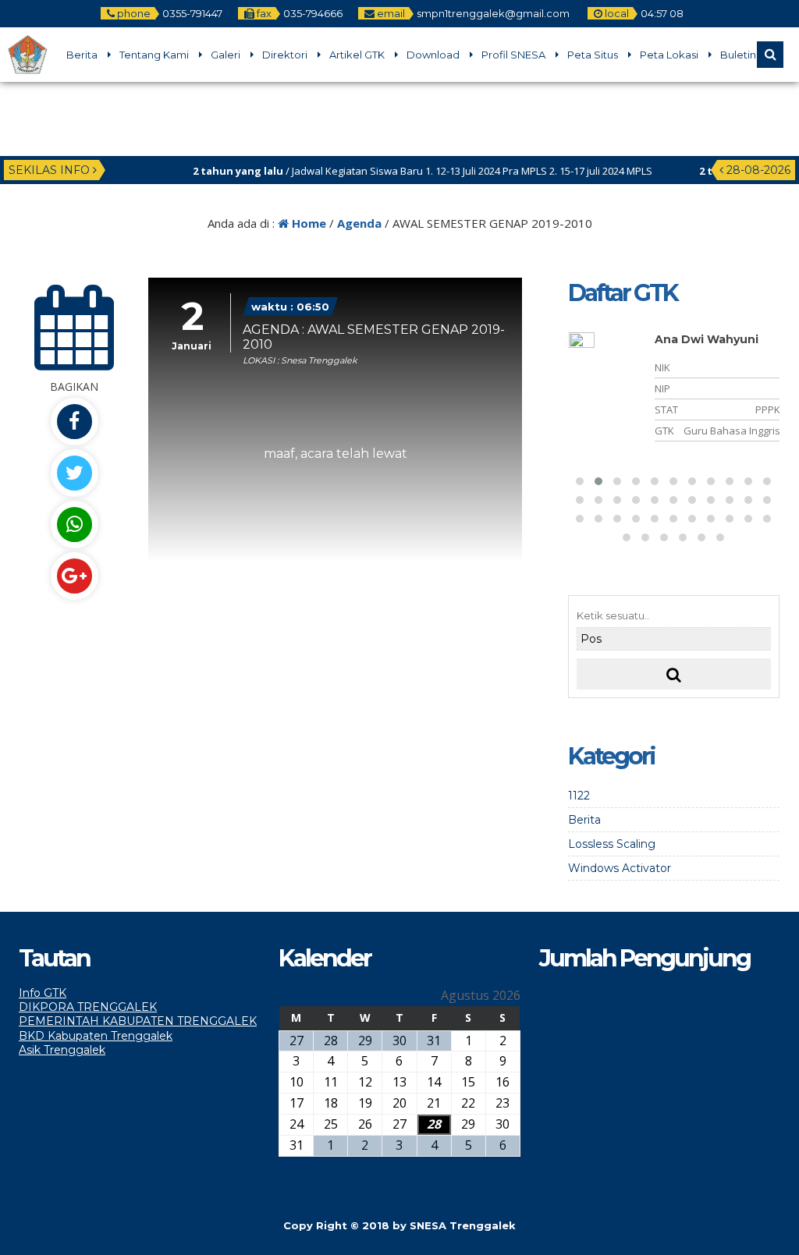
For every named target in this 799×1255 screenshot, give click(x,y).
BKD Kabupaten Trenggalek (95, 1036)
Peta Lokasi (669, 54)
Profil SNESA (513, 54)
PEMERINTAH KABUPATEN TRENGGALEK (138, 1021)
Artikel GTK (357, 54)
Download (433, 54)
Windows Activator (619, 868)
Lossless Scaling (611, 844)
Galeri (225, 54)
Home (307, 223)
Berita (82, 54)
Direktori (284, 54)
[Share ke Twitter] (74, 473)
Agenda (359, 223)
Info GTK (42, 993)
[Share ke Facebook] (74, 421)
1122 (579, 796)
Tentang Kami (154, 54)
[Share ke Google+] (74, 576)
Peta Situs (592, 54)
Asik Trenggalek (62, 1050)
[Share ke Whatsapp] (74, 524)
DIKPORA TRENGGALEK (88, 1007)
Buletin (738, 54)
